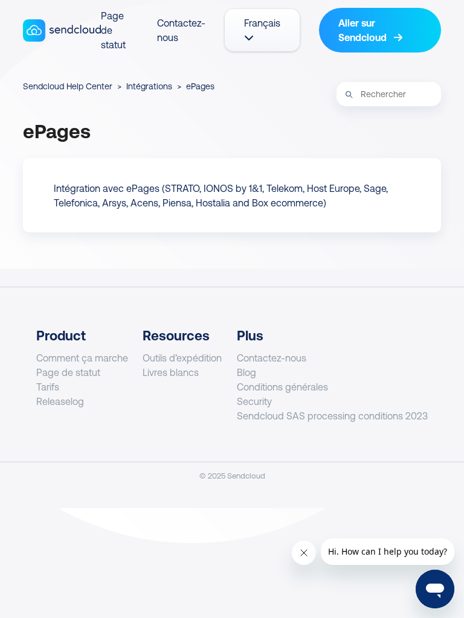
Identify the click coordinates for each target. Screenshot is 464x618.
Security (254, 401)
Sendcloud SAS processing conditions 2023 (332, 415)
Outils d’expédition (182, 357)
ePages (200, 86)
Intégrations (149, 86)
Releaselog (60, 401)
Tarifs (47, 386)
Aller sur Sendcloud (363, 30)
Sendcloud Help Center (67, 86)
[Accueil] (62, 30)
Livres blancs (171, 372)
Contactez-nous (271, 357)
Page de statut (68, 372)
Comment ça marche (82, 357)
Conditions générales (282, 386)
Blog (246, 372)
